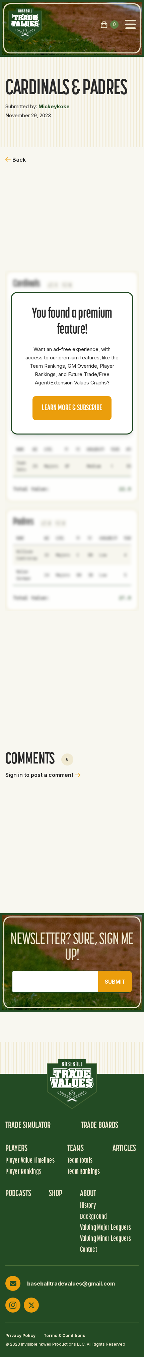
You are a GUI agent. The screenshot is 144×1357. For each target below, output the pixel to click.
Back (19, 159)
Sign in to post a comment (39, 775)
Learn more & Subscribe (72, 408)
